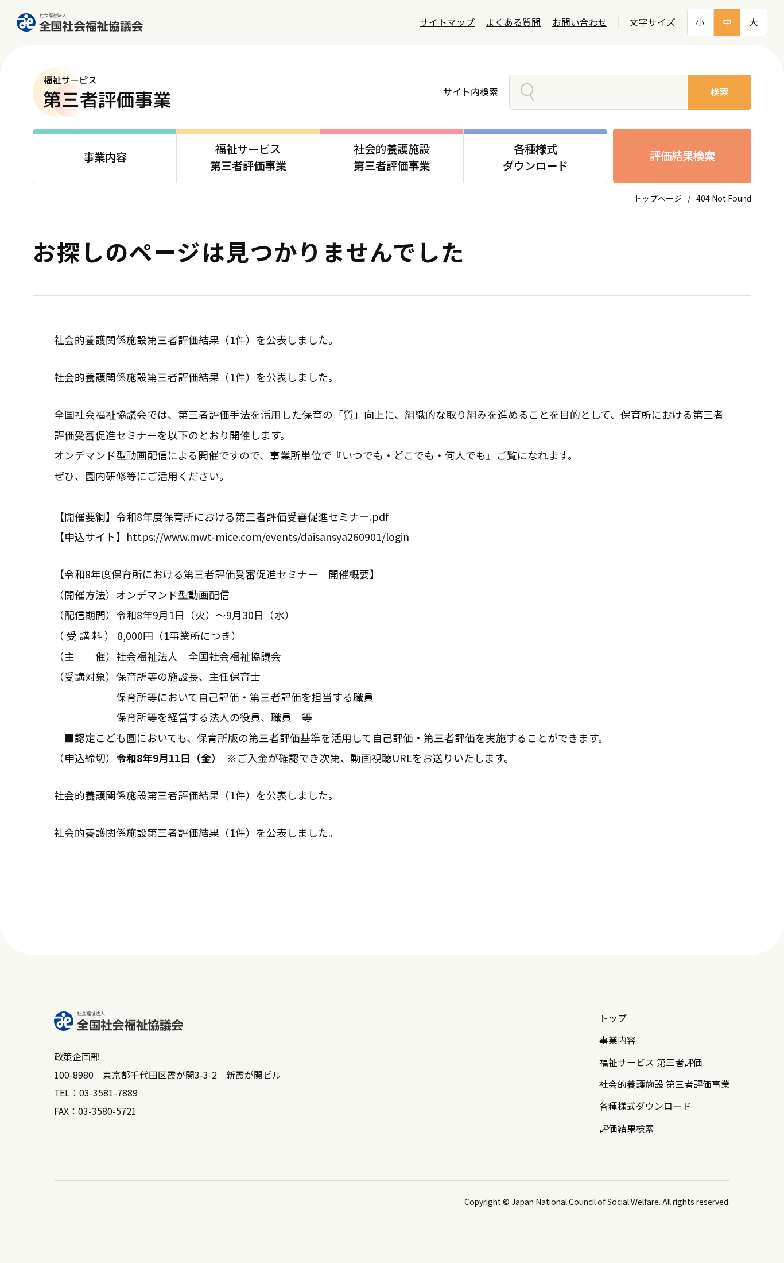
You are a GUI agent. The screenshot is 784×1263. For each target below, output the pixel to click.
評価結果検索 (682, 156)
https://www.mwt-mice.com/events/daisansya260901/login (267, 536)
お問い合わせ (579, 22)
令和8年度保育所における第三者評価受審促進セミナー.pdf (252, 516)
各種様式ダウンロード (645, 1106)
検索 (720, 91)
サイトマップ (447, 22)
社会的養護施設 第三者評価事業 (664, 1084)
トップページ (658, 198)
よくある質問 (513, 22)
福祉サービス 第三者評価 (651, 1062)
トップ (613, 1018)
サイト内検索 (470, 91)
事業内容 (617, 1039)
